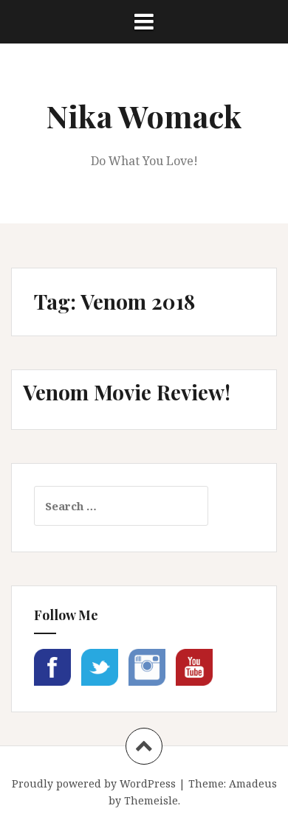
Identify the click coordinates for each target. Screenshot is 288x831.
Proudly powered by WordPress (94, 783)
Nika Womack (144, 115)
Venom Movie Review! (126, 392)
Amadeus (253, 783)
